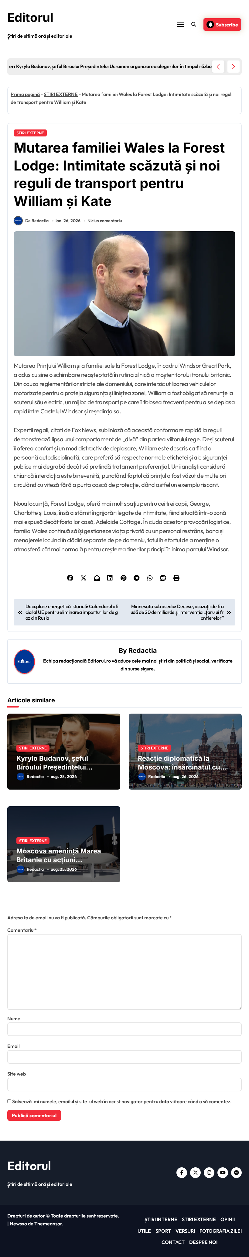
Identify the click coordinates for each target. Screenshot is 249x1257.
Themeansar (48, 1224)
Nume (13, 1018)
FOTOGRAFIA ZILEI (221, 1231)
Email (13, 1046)
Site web (16, 1074)
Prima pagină (25, 94)
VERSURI (185, 1231)
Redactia (142, 650)
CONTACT (173, 1242)
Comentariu (22, 930)
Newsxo (18, 1224)
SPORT (163, 1231)
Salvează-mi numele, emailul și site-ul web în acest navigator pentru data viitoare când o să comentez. (122, 1101)
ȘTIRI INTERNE (161, 1219)
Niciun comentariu (104, 220)
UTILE (144, 1231)
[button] (233, 66)
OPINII (227, 1219)
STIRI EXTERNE (61, 94)
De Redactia (37, 220)
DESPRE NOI (203, 1242)
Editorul (30, 17)
